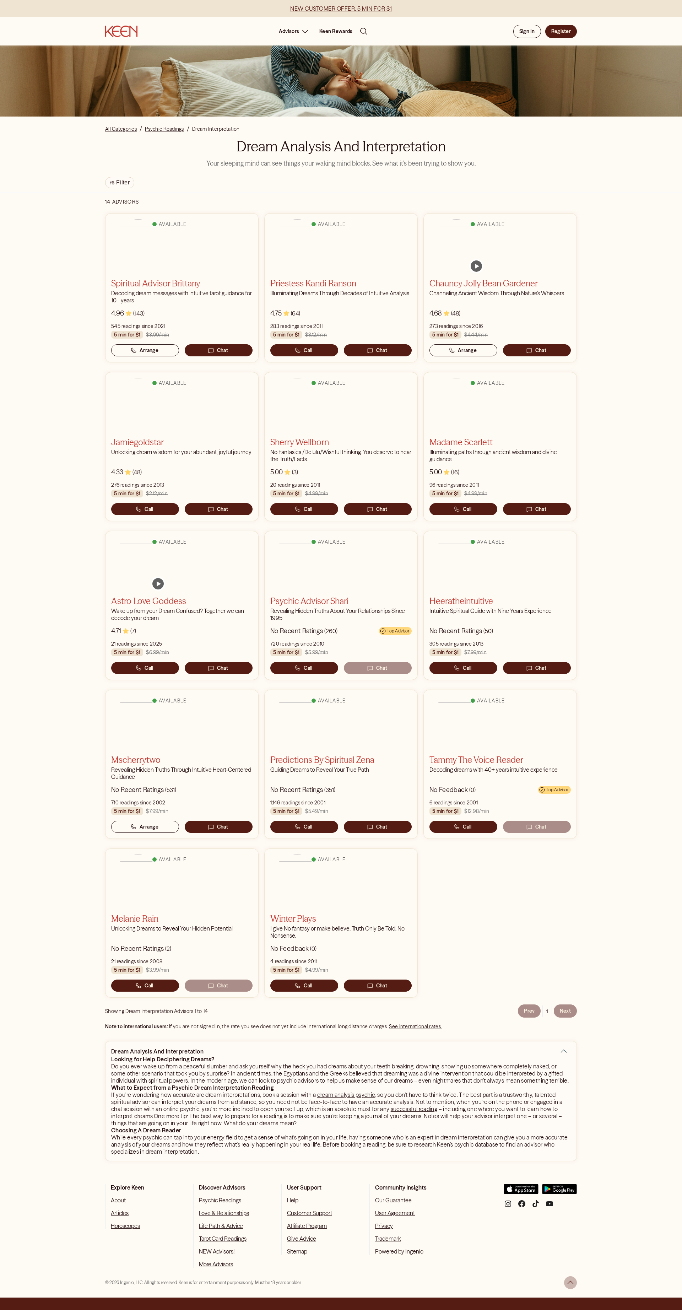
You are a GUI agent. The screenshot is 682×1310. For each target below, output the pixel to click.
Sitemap (297, 1251)
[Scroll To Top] (570, 1282)
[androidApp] (559, 1192)
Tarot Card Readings (223, 1238)
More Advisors (216, 1264)
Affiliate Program (307, 1225)
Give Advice (301, 1238)
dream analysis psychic (346, 1094)
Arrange (149, 350)
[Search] (363, 31)
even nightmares (439, 1080)
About (118, 1200)
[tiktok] (535, 1206)
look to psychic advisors (289, 1080)
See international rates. (415, 1026)
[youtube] (549, 1206)
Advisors (289, 31)
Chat (222, 350)
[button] (564, 1051)
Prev (529, 1011)
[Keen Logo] (121, 31)
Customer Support (309, 1213)
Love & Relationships (224, 1213)
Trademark (388, 1238)
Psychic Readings (220, 1200)
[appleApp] (521, 1192)
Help (292, 1200)
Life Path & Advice (221, 1225)
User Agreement (395, 1213)
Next (565, 1011)
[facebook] (522, 1206)
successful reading (414, 1108)
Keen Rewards (335, 31)
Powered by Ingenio (399, 1251)
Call (308, 350)
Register (561, 31)
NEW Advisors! (216, 1251)
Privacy (384, 1225)
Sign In (527, 31)
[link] (476, 266)
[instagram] (508, 1206)
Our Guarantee (393, 1200)
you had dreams (327, 1066)
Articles (120, 1213)
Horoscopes (125, 1225)
